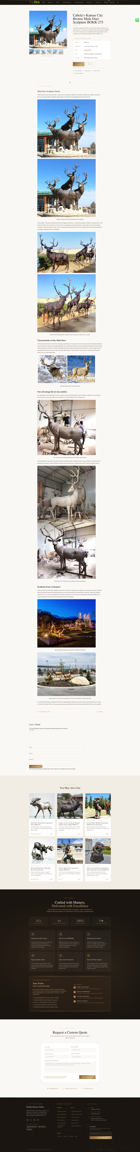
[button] (31, 29)
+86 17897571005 (95, 1114)
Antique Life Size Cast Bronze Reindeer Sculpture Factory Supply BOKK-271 (69, 824)
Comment (32, 730)
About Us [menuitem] (89, 2)
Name (31, 747)
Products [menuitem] (50, 2)
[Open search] (120, 2)
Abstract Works (61, 1120)
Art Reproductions (61, 1123)
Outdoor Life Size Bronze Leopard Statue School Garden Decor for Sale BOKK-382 (98, 869)
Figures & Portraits (61, 1114)
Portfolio (66, 1136)
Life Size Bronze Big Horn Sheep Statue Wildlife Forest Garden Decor (97, 824)
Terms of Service (75, 1117)
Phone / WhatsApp (48, 1053)
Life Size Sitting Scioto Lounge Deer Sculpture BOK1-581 (68, 869)
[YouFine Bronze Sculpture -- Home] (34, 2)
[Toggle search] (118, 2)
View (51, 834)
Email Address (75, 1047)
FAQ (76, 1136)
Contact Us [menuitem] (98, 2)
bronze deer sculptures (60, 704)
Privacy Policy (74, 1123)
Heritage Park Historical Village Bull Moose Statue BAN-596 (40, 869)
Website (31, 759)
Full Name (47, 1047)
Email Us (90, 64)
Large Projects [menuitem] (67, 2)
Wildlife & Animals (61, 1111)
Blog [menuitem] (57, 2)
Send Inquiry (86, 1077)
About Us (59, 1136)
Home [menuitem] (43, 2)
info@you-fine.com (53, 1088)
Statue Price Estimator (76, 1114)
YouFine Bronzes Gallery (35, 1107)
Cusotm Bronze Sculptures (61, 1126)
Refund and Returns (76, 1126)
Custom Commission (76, 1111)
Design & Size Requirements (51, 1060)
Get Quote (78, 64)
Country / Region (75, 1053)
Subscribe (101, 1137)
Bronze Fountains (61, 1117)
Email (31, 753)
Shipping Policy (75, 1120)
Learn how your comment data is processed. (63, 769)
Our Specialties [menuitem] (78, 2)
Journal (71, 1136)
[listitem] (27, 1120)
